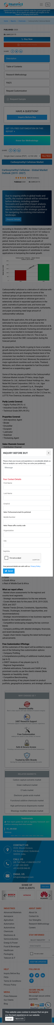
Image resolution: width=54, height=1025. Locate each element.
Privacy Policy (35, 566)
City (5, 541)
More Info (20, 1019)
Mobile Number (9, 517)
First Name (8, 483)
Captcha (6, 551)
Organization (9, 530)
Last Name (8, 493)
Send (10, 571)
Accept (9, 1019)
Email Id (7, 504)
